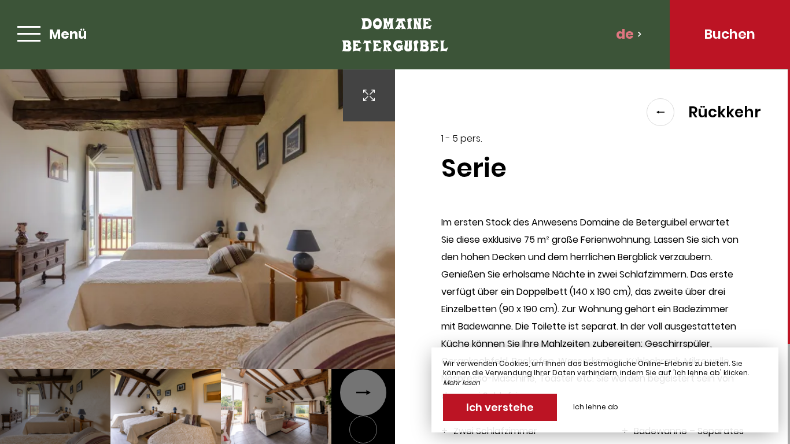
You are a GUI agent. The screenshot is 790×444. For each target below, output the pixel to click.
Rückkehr (724, 112)
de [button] (625, 34)
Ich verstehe (500, 407)
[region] (592, 256)
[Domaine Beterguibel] (395, 34)
